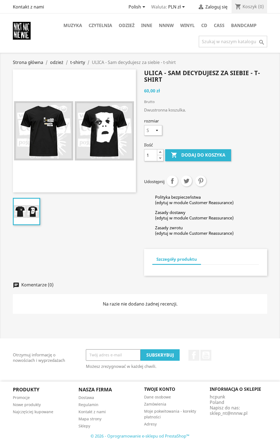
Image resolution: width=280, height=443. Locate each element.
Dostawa (86, 397)
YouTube (205, 355)
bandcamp (243, 25)
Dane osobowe (157, 397)
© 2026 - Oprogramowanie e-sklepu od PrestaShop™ (140, 436)
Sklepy (84, 426)
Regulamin (88, 404)
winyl (187, 25)
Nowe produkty (27, 404)
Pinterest (200, 180)
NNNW (166, 25)
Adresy (150, 424)
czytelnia (100, 25)
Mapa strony (89, 418)
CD (204, 25)
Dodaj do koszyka (198, 155)
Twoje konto (159, 389)
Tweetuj (186, 180)
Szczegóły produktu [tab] (176, 259)
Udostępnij (172, 180)
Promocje (21, 397)
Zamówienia (155, 404)
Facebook (193, 355)
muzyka (72, 25)
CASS (219, 25)
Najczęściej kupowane (33, 411)
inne (146, 25)
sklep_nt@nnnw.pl (228, 413)
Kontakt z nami (28, 7)
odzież (127, 25)
